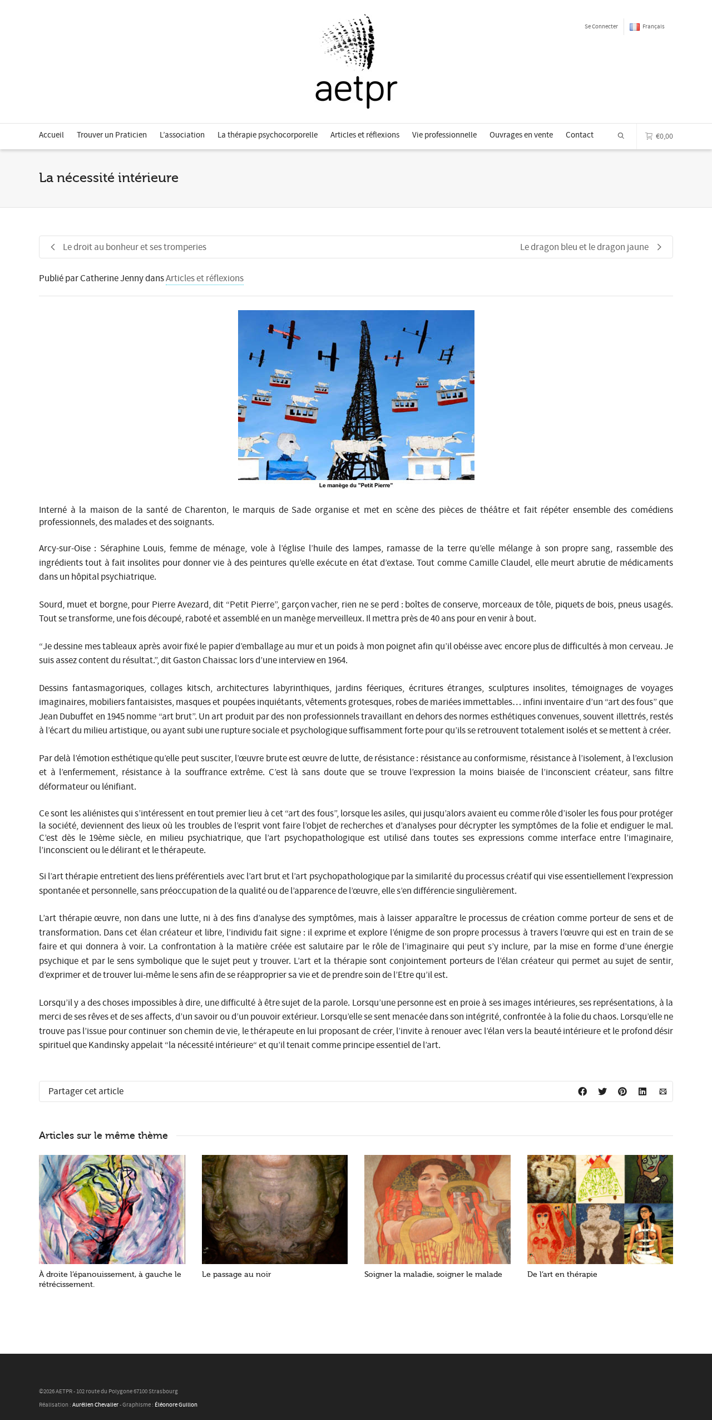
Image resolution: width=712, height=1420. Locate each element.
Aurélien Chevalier (95, 1405)
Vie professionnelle (444, 135)
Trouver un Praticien (112, 135)
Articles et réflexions (364, 135)
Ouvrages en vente (521, 135)
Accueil (51, 135)
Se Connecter (601, 27)
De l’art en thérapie (562, 1274)
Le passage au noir (236, 1274)
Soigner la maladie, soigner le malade (433, 1274)
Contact (580, 135)
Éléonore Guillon (176, 1405)
